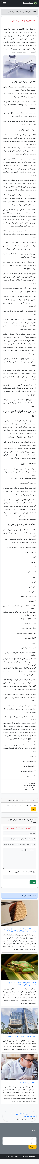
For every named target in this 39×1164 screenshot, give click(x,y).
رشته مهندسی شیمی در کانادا (27, 1083)
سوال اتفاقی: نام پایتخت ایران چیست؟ (22, 872)
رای (33, 808)
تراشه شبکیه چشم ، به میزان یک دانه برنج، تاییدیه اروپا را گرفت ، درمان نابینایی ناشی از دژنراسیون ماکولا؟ (20, 930)
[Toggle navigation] (4, 3)
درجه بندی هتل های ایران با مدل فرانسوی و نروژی (21, 1037)
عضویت (32, 1146)
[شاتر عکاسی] (30, 3)
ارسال (33, 882)
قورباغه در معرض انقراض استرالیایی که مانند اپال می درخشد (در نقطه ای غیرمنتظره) (21, 984)
